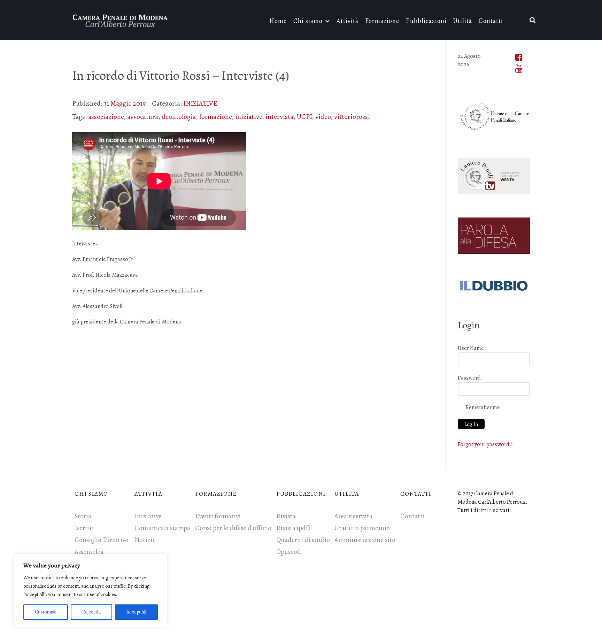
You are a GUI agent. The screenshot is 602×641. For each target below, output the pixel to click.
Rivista (285, 516)
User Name (471, 348)
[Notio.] (120, 19)
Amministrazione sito (364, 539)
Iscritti (84, 528)
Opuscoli (288, 551)
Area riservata (353, 516)
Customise (45, 612)
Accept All (136, 612)
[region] (90, 590)
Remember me (482, 407)
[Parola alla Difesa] (494, 234)
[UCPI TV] (494, 174)
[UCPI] (494, 114)
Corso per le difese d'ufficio (233, 528)
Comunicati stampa (162, 528)
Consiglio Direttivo (102, 539)
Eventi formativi (218, 516)
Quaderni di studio (303, 539)
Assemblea (89, 551)
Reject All (91, 612)
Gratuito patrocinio (362, 528)
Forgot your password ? (485, 444)
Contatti (412, 516)
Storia (83, 516)
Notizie (145, 539)
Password (469, 378)
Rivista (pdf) (293, 528)
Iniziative (148, 516)
